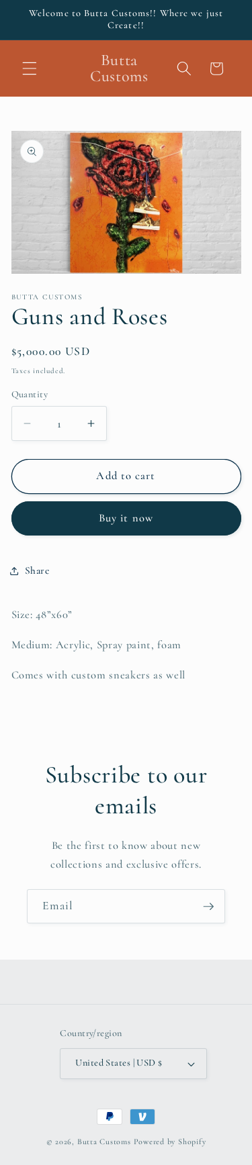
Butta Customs (105, 1141)
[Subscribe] (208, 906)
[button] (29, 68)
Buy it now (126, 518)
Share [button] (37, 570)
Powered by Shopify (170, 1141)
